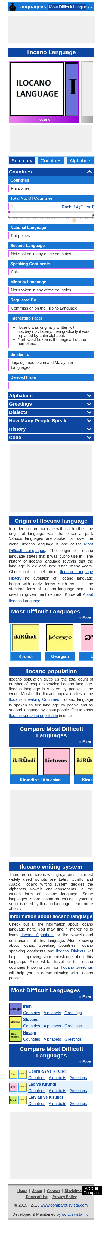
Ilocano (44, 119)
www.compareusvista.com (64, 1205)
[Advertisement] (51, 29)
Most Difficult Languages (71, 7)
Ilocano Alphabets (37, 934)
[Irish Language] (15, 1009)
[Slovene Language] (15, 1022)
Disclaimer (74, 1191)
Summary (21, 161)
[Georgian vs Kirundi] (17, 1074)
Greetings (73, 1012)
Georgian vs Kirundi (47, 1071)
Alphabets (80, 161)
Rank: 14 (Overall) (78, 207)
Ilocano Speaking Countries (34, 699)
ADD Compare (92, 1190)
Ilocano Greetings (77, 967)
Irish (27, 1006)
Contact (53, 1191)
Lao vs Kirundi (42, 1084)
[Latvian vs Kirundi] (17, 1100)
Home (22, 1191)
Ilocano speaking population (33, 715)
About (37, 1191)
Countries (51, 161)
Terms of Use (37, 1197)
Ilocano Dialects (70, 951)
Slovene (30, 1019)
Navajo (29, 1032)
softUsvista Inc (75, 1214)
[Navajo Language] (15, 1036)
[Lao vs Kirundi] (17, 1087)
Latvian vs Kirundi (45, 1097)
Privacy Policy (64, 1197)
